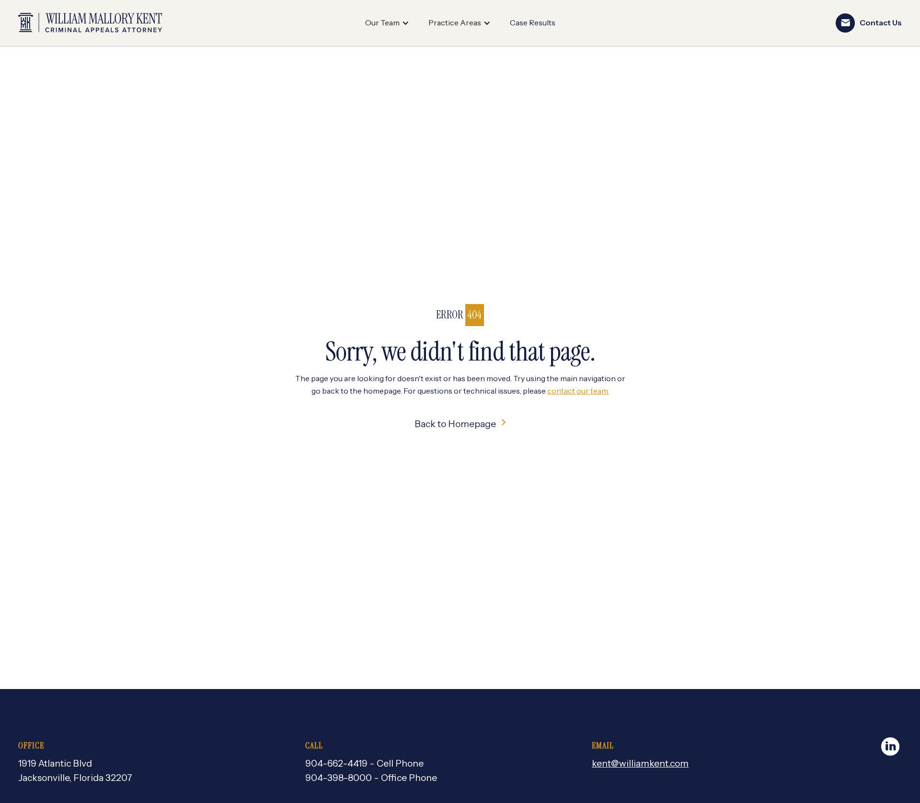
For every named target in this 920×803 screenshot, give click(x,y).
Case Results (532, 22)
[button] (387, 23)
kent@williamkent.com (640, 763)
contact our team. (578, 391)
